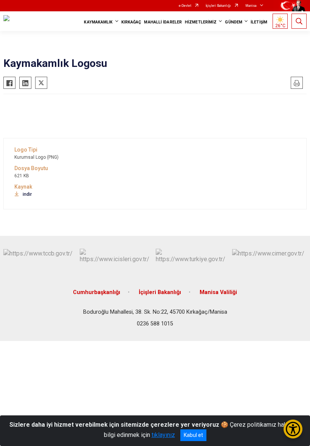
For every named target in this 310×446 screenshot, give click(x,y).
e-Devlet (185, 6)
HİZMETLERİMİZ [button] (201, 22)
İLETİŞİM (259, 22)
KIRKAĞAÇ (131, 22)
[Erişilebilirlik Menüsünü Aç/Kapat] (293, 429)
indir (27, 194)
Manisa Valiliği (218, 292)
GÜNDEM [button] (233, 22)
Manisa (251, 6)
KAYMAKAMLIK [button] (98, 22)
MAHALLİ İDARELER (163, 22)
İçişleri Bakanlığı (218, 6)
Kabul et (193, 435)
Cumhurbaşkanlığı (96, 292)
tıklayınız (163, 434)
